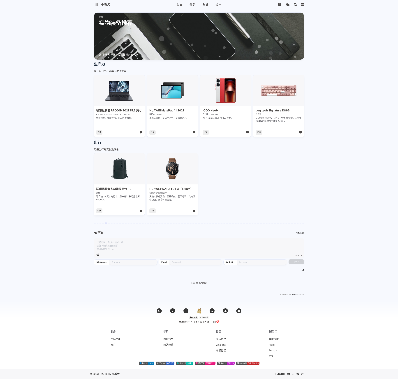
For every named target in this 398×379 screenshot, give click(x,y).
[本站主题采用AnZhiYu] (165, 363)
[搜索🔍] (295, 4)
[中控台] (302, 4)
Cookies (221, 344)
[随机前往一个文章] (287, 4)
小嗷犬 (116, 373)
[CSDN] (159, 310)
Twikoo (294, 294)
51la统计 (115, 339)
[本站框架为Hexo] (146, 363)
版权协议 (221, 350)
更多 (271, 356)
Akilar (272, 344)
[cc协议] (296, 373)
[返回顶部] (199, 311)
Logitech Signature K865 (273, 110)
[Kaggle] (172, 310)
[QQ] (225, 310)
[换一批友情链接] (276, 331)
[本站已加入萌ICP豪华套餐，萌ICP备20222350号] (205, 363)
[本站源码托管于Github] (226, 363)
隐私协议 (221, 339)
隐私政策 (300, 232)
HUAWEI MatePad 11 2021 (166, 110)
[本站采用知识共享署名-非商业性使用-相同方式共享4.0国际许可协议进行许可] (247, 363)
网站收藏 (168, 344)
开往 (113, 344)
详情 (99, 132)
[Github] (212, 310)
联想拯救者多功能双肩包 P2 (113, 189)
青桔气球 (274, 339)
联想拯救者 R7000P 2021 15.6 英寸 (119, 110)
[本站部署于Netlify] (184, 363)
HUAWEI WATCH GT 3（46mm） (171, 189)
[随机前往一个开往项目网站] (279, 4)
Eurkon (273, 350)
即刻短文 (168, 339)
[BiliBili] (185, 310)
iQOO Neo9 (210, 110)
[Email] (238, 310)
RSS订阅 (280, 374)
